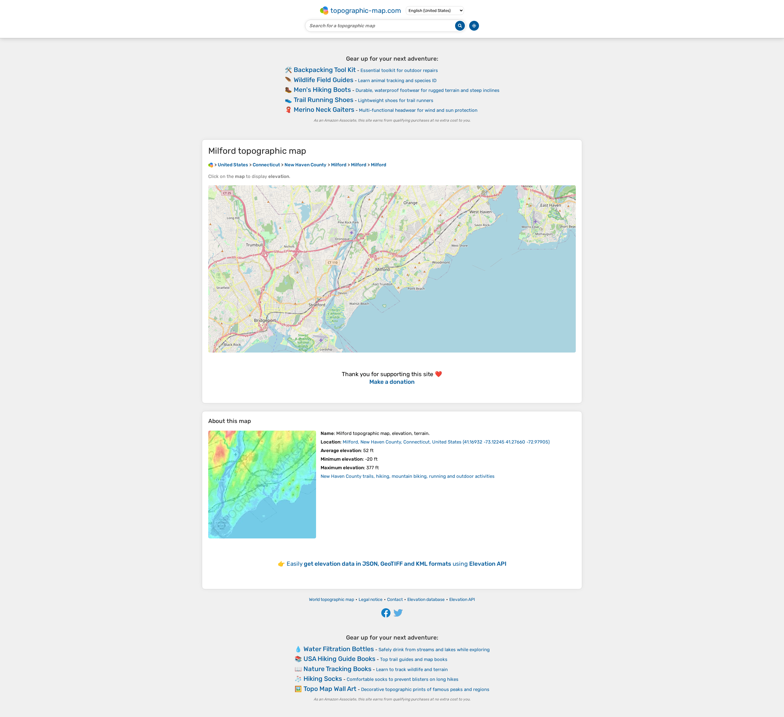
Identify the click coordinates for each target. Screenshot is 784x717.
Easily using (397, 563)
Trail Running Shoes (323, 100)
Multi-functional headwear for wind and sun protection (418, 110)
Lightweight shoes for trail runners (395, 100)
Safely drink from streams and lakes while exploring (434, 649)
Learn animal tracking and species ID (397, 80)
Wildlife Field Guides (323, 80)
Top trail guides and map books (413, 659)
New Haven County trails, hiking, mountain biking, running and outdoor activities (408, 476)
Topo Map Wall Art (329, 688)
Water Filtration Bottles (338, 649)
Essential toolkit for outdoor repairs (399, 70)
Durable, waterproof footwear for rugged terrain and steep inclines (427, 90)
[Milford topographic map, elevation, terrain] (262, 484)
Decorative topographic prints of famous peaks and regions (425, 689)
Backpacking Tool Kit (325, 70)
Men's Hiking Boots (322, 89)
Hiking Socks (322, 678)
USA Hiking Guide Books (339, 658)
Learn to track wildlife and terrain (412, 669)
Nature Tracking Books (337, 669)
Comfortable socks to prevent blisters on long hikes (402, 679)
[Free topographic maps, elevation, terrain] (210, 165)
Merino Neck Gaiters (324, 109)
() (446, 442)
